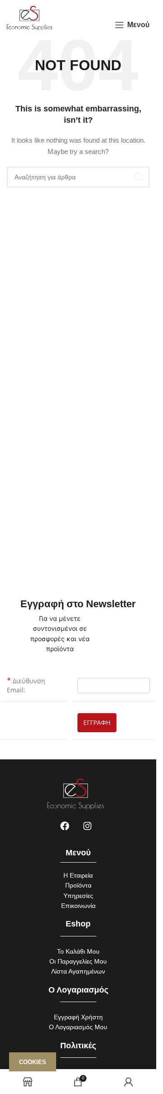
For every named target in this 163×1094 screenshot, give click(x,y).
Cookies (32, 1062)
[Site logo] (29, 17)
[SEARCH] (139, 177)
